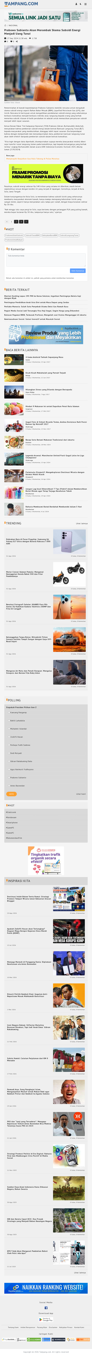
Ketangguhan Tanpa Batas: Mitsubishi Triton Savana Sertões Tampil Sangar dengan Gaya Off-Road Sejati (29, 639)
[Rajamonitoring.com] (46, 1340)
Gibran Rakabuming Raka (21, 761)
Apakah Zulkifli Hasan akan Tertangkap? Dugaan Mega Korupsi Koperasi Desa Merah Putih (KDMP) (27, 931)
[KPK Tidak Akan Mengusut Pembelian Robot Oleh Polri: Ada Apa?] (69, 1252)
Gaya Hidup (30, 392)
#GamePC (10, 833)
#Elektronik (11, 812)
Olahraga (29, 427)
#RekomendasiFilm (14, 838)
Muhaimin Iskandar (18, 729)
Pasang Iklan (42, 1327)
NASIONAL (13, 25)
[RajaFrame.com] (21, 1340)
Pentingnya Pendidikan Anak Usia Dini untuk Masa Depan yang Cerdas (36, 302)
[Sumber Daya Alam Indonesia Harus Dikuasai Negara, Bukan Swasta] (69, 1188)
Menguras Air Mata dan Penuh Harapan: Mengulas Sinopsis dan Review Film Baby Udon (29, 672)
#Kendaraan (11, 817)
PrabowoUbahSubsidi (14, 235)
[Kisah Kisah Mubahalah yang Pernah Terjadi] (14, 375)
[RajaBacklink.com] (9, 1340)
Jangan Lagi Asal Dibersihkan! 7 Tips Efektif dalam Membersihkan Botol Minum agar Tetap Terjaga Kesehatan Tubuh (56, 490)
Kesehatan (30, 494)
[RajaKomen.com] (34, 1340)
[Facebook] (46, 1308)
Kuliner (28, 442)
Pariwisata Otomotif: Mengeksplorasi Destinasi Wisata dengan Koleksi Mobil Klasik (55, 473)
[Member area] (76, 4)
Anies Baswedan (17, 786)
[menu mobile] (85, 4)
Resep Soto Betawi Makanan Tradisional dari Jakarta (50, 440)
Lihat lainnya (82, 523)
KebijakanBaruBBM (50, 235)
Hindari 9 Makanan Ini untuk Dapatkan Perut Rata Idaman (52, 406)
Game (28, 360)
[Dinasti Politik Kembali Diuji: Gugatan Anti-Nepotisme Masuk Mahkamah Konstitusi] (69, 995)
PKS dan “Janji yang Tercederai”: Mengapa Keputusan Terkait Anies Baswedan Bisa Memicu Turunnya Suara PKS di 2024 (29, 1124)
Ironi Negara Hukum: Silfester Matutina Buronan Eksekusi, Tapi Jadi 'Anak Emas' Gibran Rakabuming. (28, 1027)
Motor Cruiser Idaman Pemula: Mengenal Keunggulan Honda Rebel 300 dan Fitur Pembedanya (25, 574)
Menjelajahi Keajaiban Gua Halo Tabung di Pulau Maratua (32, 159)
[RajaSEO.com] (70, 1340)
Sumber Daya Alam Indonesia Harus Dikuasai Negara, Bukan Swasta (27, 1188)
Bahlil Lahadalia (17, 720)
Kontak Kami (79, 1327)
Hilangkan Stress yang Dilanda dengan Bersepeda (49, 389)
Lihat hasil (81, 794)
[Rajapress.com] (58, 1340)
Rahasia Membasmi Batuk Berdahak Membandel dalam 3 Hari (54, 507)
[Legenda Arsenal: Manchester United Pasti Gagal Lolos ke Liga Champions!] (14, 459)
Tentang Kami (13, 1327)
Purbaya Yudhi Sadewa (20, 745)
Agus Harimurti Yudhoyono (22, 769)
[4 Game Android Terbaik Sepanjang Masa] (14, 359)
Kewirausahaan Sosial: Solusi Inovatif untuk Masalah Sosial (32, 319)
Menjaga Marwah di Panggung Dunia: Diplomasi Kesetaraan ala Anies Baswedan (29, 963)
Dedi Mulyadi (16, 753)
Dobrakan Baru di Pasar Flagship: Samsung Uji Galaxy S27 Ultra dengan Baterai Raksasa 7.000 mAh (28, 541)
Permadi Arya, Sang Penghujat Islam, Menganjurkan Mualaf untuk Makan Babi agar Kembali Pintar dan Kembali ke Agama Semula (28, 1091)
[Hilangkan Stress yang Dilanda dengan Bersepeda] (14, 392)
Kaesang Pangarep (18, 712)
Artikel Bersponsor (28, 1327)
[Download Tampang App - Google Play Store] (46, 1319)
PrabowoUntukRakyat (14, 240)
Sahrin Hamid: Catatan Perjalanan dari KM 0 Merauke (27, 1059)
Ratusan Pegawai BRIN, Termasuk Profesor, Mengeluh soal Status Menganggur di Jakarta (45, 315)
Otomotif (29, 477)
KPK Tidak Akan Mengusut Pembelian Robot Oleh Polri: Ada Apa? (27, 1252)
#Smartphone (12, 822)
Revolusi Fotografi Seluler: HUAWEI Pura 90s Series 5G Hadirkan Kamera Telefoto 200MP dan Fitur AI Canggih (28, 606)
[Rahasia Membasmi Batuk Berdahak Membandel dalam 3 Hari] (14, 509)
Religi (28, 375)
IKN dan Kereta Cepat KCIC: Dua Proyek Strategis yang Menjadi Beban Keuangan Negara (29, 1220)
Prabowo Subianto (18, 777)
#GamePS (10, 828)
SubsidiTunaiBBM (33, 235)
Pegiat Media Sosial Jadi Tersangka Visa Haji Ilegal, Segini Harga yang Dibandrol (41, 311)
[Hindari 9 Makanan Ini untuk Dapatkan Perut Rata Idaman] (14, 408)
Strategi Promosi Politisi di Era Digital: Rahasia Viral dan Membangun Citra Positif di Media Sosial (29, 1156)
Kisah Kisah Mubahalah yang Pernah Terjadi (46, 373)
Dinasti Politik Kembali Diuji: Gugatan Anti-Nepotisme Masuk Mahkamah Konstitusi (27, 995)
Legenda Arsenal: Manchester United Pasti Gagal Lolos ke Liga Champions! (55, 456)
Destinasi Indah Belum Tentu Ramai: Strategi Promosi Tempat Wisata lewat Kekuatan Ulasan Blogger (29, 899)
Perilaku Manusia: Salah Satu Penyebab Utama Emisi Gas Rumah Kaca (36, 306)
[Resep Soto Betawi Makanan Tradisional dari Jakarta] (14, 442)
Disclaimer (53, 1327)
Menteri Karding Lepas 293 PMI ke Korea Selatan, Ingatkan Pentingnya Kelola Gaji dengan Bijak (42, 297)
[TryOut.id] (83, 1340)
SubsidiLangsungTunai (69, 235)
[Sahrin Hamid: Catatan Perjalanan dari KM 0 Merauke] (69, 1059)
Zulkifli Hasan (16, 737)
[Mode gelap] (80, 4)
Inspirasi (29, 409)
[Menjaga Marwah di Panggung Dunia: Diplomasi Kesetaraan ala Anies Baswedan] (69, 963)
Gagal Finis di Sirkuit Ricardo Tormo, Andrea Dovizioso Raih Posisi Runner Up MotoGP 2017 (56, 423)
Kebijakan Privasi (65, 1327)
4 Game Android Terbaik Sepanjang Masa (44, 357)
